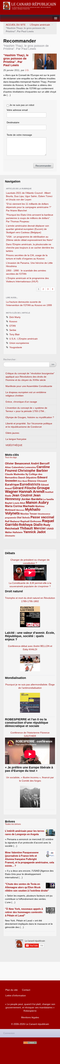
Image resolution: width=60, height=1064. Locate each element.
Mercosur (20, 510)
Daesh (21, 477)
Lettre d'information (15, 995)
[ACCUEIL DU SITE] (30, 6)
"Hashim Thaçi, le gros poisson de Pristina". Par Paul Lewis (15, 60)
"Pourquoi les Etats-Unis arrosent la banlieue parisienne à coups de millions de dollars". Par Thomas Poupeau (29, 218)
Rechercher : (10, 359)
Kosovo (13, 321)
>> (53, 364)
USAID (50, 528)
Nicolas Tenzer (28, 513)
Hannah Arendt (31, 491)
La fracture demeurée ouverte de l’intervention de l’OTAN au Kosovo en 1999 (29, 304)
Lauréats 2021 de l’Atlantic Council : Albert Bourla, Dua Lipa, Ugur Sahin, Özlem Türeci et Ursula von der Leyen (29, 196)
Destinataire (13, 122)
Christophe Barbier (33, 470)
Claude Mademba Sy (16, 474)
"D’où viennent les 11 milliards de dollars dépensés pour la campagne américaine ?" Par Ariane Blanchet (28, 207)
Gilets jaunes (12, 433)
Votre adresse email (17, 110)
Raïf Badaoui (12, 521)
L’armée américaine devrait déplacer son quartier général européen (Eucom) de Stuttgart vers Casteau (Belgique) (27, 229)
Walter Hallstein (14, 532)
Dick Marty (14, 317)
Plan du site (11, 990)
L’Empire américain (40, 24)
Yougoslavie (15, 347)
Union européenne (19, 343)
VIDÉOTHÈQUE (14, 445)
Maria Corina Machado (20, 506)
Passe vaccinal (42, 517)
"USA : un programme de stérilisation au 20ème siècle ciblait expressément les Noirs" (29, 238)
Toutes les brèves (13, 824)
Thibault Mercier (33, 528)
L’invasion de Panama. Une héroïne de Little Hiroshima (29, 265)
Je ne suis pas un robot (21, 105)
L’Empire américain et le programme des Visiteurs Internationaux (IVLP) (27, 280)
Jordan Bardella (31, 499)
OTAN (12, 325)
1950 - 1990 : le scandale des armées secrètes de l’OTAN (26, 272)
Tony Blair (14, 334)
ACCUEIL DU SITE (16, 24)
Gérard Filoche (24, 488)
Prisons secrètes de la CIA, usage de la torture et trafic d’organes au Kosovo (27, 257)
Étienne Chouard (37, 481)
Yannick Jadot (34, 532)
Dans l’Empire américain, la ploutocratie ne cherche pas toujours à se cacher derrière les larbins (30, 247)
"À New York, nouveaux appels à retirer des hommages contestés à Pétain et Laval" (24, 912)
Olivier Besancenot (17, 463)
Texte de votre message (19, 135)
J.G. (27, 70)
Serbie (12, 330)
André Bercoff (40, 463)
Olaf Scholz (23, 517)
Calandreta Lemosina (24, 467)
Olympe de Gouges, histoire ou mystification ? (30, 417)
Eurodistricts (30, 484)
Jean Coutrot (22, 495)
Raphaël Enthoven (30, 521)
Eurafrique (12, 484)
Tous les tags (11, 457)
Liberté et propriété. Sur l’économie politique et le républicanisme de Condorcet (29, 425)
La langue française (16, 439)
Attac (8, 467)
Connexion (9, 1033)
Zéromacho (10, 536)
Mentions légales (30, 1017)
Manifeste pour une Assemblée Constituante (29, 386)
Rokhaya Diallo (31, 524)
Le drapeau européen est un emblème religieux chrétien (26, 394)
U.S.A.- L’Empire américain (23, 338)
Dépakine (31, 477)
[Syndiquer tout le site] (30, 1042)
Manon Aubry (37, 502)
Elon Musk (22, 481)
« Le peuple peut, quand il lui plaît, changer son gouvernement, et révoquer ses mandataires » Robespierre (30, 1007)
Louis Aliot (19, 503)
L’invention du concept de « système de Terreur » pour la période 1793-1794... (26, 409)
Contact (26, 990)
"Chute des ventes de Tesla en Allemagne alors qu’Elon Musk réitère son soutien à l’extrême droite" (27, 887)
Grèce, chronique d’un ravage (21, 401)
